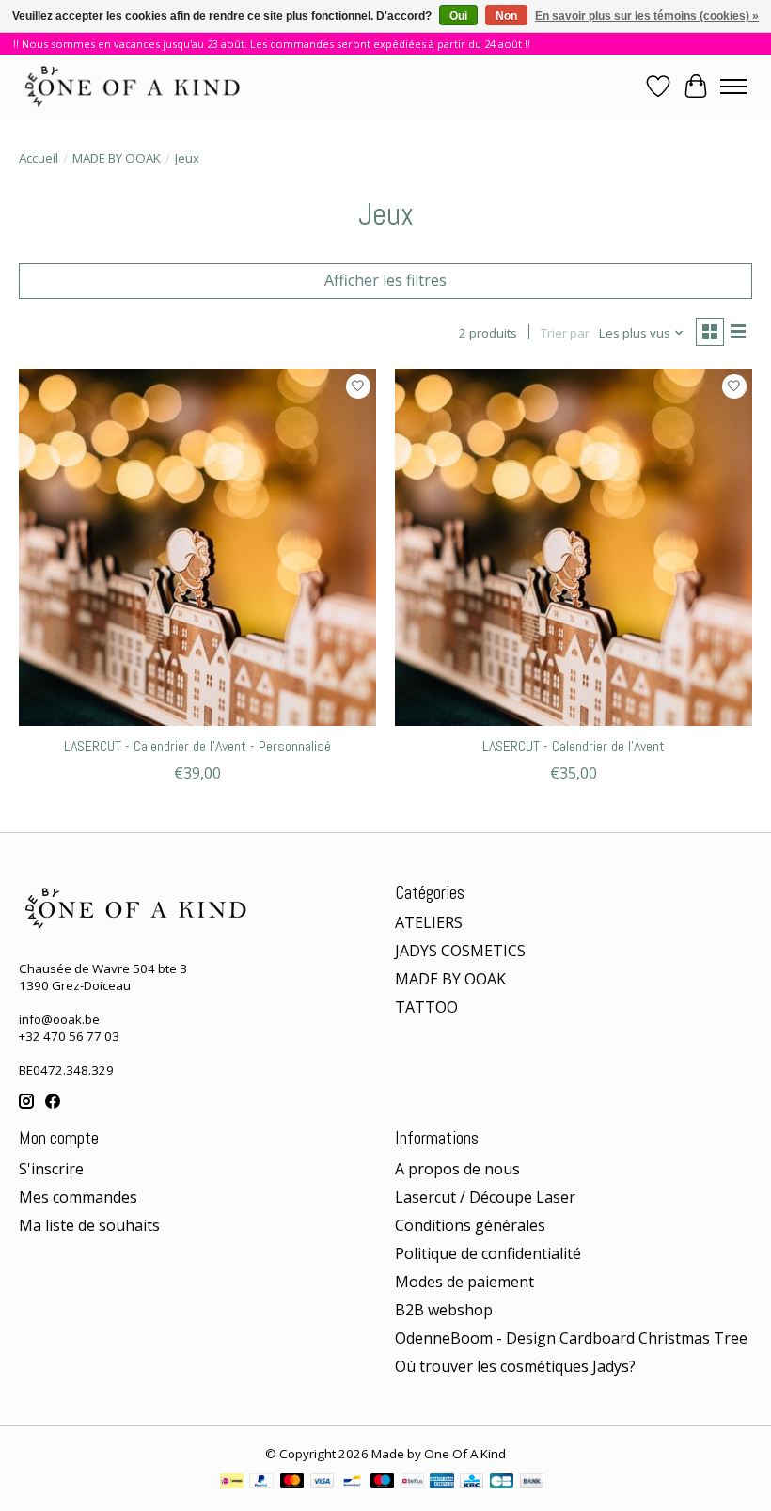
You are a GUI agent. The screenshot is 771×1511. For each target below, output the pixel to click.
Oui (458, 16)
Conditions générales (470, 1225)
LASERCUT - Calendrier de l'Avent (573, 746)
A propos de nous (457, 1168)
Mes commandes (78, 1197)
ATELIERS (429, 922)
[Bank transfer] (532, 1482)
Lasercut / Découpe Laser (485, 1197)
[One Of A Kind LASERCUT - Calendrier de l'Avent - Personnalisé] (197, 547)
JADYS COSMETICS (460, 950)
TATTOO (426, 1007)
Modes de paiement (464, 1281)
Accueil (38, 158)
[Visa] (322, 1482)
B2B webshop (444, 1309)
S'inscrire (51, 1168)
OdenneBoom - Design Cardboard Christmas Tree (571, 1338)
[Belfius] (412, 1482)
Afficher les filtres (385, 280)
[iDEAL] (232, 1482)
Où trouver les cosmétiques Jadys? (515, 1366)
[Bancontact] (352, 1482)
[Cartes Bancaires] (501, 1482)
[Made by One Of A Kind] (131, 86)
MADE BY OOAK (116, 158)
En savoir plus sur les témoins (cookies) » (647, 16)
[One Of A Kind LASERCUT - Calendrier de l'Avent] (573, 547)
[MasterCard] (292, 1482)
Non (506, 16)
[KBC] (471, 1482)
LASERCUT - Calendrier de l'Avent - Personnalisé (197, 746)
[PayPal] (261, 1482)
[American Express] (442, 1482)
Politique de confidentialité (488, 1253)
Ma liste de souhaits (89, 1225)
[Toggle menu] (733, 86)
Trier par (565, 332)
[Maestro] (382, 1482)
